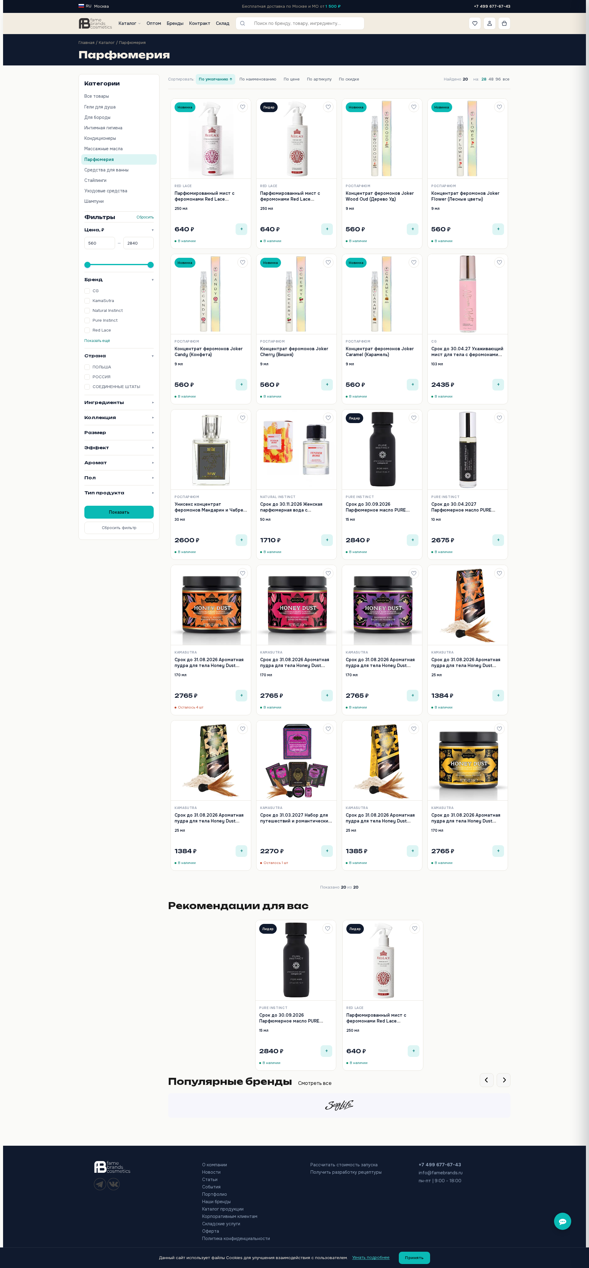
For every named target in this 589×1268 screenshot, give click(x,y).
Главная (86, 42)
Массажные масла (103, 148)
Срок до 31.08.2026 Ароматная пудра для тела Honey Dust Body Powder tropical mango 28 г (467, 665)
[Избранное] (475, 23)
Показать (119, 512)
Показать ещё (97, 340)
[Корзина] (504, 23)
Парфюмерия (99, 159)
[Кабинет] (489, 23)
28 (484, 79)
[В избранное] (242, 107)
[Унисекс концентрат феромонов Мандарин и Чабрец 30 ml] (211, 450)
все (506, 79)
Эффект (119, 447)
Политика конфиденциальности (236, 1238)
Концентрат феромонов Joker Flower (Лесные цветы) (465, 196)
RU (88, 6)
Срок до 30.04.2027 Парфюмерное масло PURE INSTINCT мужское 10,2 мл (461, 509)
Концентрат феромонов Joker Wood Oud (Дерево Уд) (380, 196)
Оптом (154, 23)
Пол (119, 477)
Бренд (119, 279)
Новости (211, 1172)
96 (498, 79)
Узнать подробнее (371, 1257)
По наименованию (258, 79)
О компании (214, 1165)
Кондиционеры (100, 138)
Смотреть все (315, 1083)
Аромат (119, 462)
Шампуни (94, 201)
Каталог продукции (223, 1209)
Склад (222, 23)
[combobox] (304, 23)
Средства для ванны (106, 170)
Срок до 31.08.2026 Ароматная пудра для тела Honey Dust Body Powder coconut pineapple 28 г (380, 823)
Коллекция (119, 417)
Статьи (210, 1179)
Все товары (96, 96)
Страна (119, 355)
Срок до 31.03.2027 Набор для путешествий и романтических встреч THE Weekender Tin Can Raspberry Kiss (295, 823)
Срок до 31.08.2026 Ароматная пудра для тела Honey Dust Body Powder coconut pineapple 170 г (466, 823)
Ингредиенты (119, 402)
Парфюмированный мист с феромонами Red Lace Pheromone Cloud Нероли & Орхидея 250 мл (205, 201)
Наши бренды (216, 1201)
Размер (119, 432)
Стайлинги (95, 180)
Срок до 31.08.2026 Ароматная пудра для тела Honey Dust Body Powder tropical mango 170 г (210, 668)
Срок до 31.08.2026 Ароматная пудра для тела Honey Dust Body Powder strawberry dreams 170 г (296, 668)
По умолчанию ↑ (215, 79)
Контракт (199, 23)
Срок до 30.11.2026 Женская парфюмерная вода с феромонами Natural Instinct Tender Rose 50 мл (292, 512)
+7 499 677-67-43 (492, 6)
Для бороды (97, 117)
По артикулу (319, 79)
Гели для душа (100, 107)
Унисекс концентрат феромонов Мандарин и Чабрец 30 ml (210, 509)
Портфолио (214, 1194)
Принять (414, 1257)
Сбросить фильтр (119, 527)
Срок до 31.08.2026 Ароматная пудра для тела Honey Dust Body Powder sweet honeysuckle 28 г (210, 823)
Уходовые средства (105, 191)
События (211, 1187)
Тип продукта (119, 492)
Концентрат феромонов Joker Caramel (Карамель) (380, 351)
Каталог (127, 23)
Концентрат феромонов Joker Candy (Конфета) (209, 351)
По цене (292, 79)
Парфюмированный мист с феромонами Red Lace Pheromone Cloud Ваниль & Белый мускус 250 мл (290, 201)
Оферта (210, 1231)
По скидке (349, 79)
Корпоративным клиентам (229, 1216)
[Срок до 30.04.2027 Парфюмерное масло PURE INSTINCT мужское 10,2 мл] (468, 450)
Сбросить (145, 217)
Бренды (175, 23)
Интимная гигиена (103, 128)
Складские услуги (221, 1224)
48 (491, 79)
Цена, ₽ (119, 229)
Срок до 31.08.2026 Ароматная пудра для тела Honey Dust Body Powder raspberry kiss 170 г (381, 668)
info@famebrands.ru (441, 1173)
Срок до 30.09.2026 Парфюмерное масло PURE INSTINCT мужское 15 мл (376, 509)
